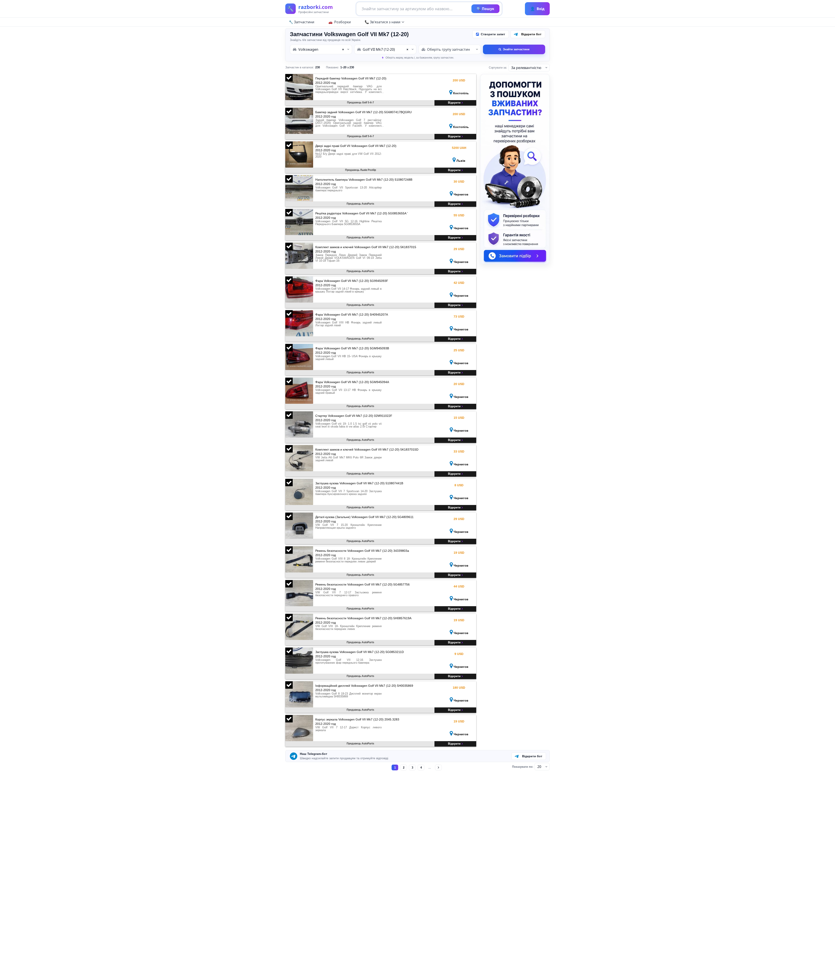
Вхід (537, 8)
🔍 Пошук (485, 8)
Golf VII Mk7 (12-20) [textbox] (385, 49)
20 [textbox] (539, 766)
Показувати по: (522, 766)
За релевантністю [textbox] (526, 67)
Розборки (342, 22)
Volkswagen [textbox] (321, 49)
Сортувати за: (498, 67)
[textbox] (450, 49)
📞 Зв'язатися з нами (382, 22)
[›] (438, 768)
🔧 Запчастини (301, 22)
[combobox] (321, 49)
